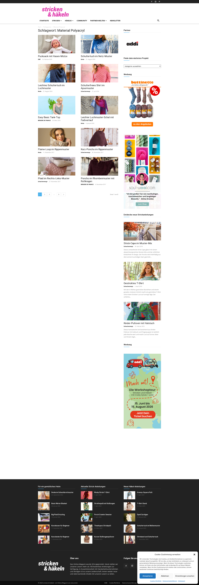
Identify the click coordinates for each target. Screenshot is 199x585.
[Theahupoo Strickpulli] (86, 528)
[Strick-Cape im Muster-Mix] (142, 231)
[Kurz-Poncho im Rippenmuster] (99, 137)
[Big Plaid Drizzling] (44, 517)
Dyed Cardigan (142, 514)
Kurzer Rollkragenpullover (104, 537)
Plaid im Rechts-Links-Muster (53, 178)
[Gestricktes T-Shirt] (142, 271)
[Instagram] (155, 1)
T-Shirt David (142, 503)
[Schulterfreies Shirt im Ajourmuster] (99, 73)
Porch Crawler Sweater (103, 514)
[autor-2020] (132, 52)
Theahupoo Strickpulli (102, 526)
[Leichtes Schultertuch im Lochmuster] (56, 73)
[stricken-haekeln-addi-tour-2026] (142, 428)
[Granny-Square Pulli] (129, 495)
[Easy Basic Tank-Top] (56, 105)
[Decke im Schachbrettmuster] (44, 495)
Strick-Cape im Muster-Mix (138, 243)
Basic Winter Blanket (59, 503)
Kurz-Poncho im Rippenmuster (97, 149)
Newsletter (115, 21)
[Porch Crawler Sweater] (86, 517)
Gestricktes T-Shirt (134, 283)
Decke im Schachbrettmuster (62, 492)
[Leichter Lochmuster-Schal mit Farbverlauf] (99, 105)
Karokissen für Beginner (60, 526)
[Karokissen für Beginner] (44, 528)
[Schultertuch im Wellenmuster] (129, 528)
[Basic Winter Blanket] (44, 506)
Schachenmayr (85, 91)
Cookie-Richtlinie (155, 581)
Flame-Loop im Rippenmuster (53, 149)
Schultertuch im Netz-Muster (96, 56)
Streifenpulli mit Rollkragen (104, 503)
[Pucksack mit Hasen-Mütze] (56, 44)
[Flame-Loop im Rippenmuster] (56, 137)
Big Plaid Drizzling (58, 514)
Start (39, 27)
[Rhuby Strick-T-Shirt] (86, 495)
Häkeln (68, 21)
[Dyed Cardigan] (129, 517)
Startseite (44, 21)
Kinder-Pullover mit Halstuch (139, 323)
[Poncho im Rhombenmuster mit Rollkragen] (99, 166)
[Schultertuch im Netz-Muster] (99, 44)
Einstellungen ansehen (184, 576)
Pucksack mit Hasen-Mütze (52, 56)
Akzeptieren (148, 576)
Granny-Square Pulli (144, 492)
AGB (105, 583)
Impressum (181, 581)
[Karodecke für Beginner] (44, 540)
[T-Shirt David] (129, 506)
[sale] (142, 128)
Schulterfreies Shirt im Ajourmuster (93, 87)
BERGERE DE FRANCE (44, 120)
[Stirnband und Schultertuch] (129, 540)
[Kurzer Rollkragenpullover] (86, 540)
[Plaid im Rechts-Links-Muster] (56, 166)
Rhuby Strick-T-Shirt (102, 492)
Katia (82, 59)
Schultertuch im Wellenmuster (148, 526)
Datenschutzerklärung (170, 581)
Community (82, 21)
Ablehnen (165, 576)
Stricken (56, 21)
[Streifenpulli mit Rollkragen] (86, 506)
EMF (39, 59)
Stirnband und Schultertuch (147, 537)
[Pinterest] (159, 1)
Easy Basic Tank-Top (49, 117)
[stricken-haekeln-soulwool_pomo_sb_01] (142, 208)
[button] (194, 554)
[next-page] (64, 194)
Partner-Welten (97, 21)
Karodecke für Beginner (60, 537)
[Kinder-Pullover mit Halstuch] (142, 311)
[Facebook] (151, 1)
